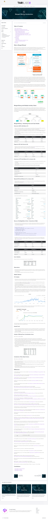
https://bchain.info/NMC (34, 380)
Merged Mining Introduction (6, 35)
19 (14, 438)
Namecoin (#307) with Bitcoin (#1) (20, 31)
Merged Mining (4, 34)
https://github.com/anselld (18, 470)
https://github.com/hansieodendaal (19, 468)
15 (15, 288)
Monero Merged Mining (5, 36)
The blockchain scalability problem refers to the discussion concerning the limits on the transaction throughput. (9, 495)
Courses (25, 6)
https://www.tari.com (29, 415)
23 (14, 450)
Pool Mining (4, 37)
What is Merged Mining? (18, 28)
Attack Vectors (17, 37)
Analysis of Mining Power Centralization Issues (22, 40)
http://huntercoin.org (36, 445)
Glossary (31, 6)
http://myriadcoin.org (32, 450)
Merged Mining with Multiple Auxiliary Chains (21, 29)
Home (14, 6)
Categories (21, 6)
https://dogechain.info (32, 401)
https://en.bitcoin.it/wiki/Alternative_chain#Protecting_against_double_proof (24, 393)
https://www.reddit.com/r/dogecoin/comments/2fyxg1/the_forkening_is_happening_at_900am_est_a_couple (29, 398)
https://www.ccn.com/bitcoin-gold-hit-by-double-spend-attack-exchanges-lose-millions (26, 404)
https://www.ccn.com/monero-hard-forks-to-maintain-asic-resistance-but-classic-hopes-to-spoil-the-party (28, 418)
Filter (28, 6)
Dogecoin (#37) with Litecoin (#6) (20, 32)
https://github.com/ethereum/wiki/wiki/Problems (20, 462)
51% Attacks (17, 38)
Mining (3, 33)
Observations (17, 36)
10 (34, 147)
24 (19, 336)
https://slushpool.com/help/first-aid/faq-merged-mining (35, 383)
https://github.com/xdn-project (32, 438)
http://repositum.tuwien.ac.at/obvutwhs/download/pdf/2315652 (23, 456)
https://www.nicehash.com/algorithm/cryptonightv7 (21, 441)
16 (27, 136)
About (17, 6)
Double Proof (17, 39)
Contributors (16, 42)
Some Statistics (18, 35)
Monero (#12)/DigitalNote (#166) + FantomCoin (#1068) (23, 34)
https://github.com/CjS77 (18, 469)
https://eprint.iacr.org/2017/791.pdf (35, 452)
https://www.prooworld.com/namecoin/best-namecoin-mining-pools (23, 387)
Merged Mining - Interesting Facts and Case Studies (22, 30)
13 (31, 283)
